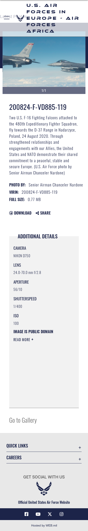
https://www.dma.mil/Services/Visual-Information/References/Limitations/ (39, 400)
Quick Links (17, 446)
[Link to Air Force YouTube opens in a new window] (38, 514)
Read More (22, 339)
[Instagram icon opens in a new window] (61, 514)
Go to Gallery (23, 419)
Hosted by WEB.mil (44, 525)
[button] (7, 18)
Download (22, 213)
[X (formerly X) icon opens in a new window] (50, 514)
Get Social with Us (44, 477)
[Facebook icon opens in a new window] (26, 514)
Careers (14, 457)
